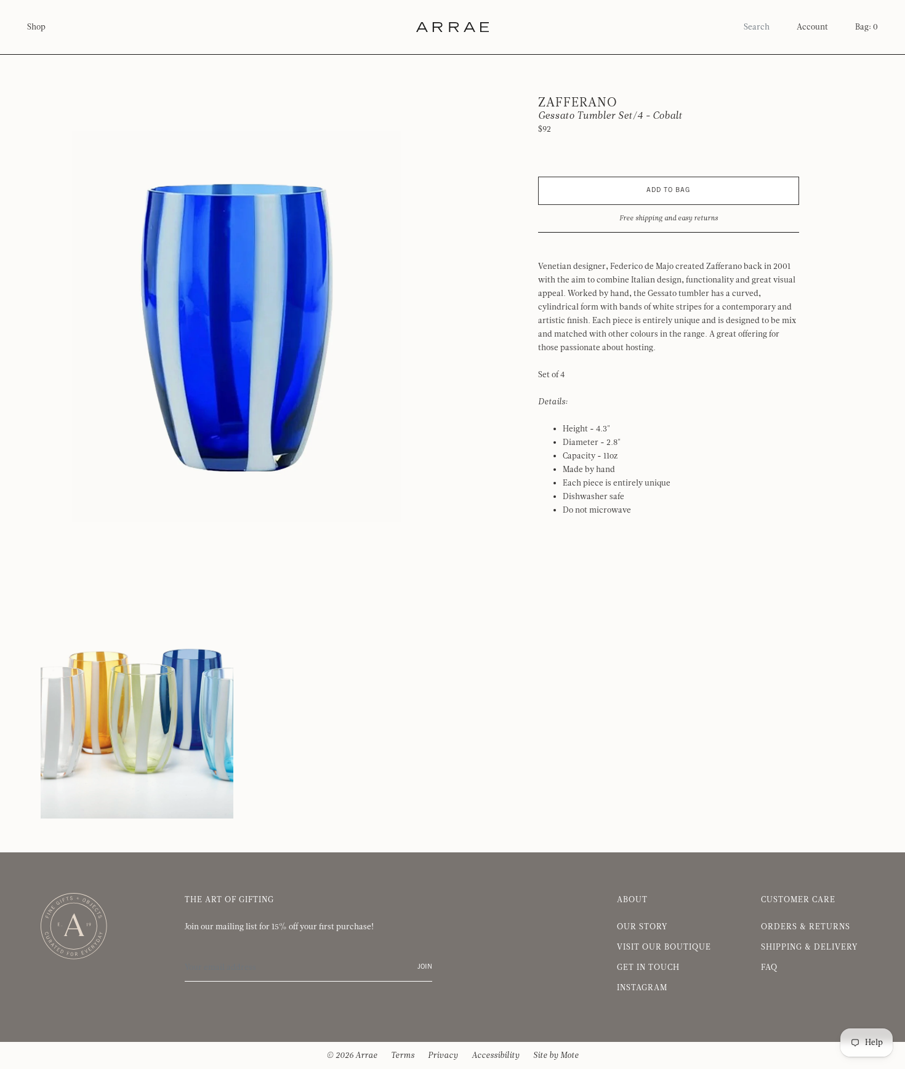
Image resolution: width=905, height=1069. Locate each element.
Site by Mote (556, 1055)
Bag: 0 (866, 27)
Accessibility (496, 1055)
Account (812, 27)
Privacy (443, 1055)
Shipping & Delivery (809, 947)
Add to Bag (668, 190)
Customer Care (798, 900)
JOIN (424, 967)
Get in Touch (648, 967)
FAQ (769, 967)
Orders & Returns (805, 927)
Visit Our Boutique (664, 947)
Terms (402, 1055)
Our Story (642, 927)
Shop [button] (36, 27)
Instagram (642, 988)
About (632, 900)
